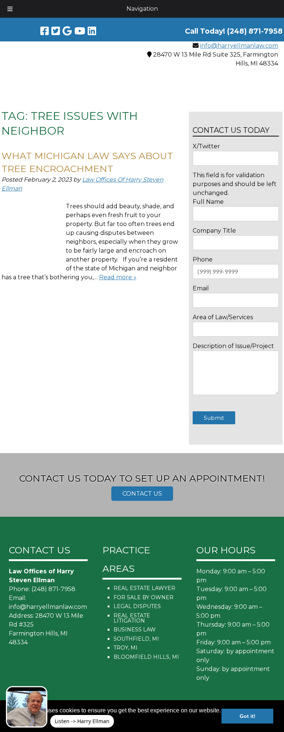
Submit (214, 417)
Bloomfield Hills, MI (146, 657)
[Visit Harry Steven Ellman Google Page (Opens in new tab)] (67, 31)
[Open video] (26, 707)
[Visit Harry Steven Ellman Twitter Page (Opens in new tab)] (55, 31)
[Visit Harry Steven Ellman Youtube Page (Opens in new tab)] (79, 31)
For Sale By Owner (143, 597)
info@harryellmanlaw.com (239, 45)
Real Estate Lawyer (144, 588)
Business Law (135, 629)
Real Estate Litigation (132, 618)
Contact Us (142, 493)
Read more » (117, 277)
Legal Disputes (137, 606)
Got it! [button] (248, 716)
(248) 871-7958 (53, 589)
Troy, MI (126, 647)
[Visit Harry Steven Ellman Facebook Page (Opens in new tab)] (44, 31)
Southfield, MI (136, 638)
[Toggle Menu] (10, 9)
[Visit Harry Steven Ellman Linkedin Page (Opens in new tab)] (92, 31)
